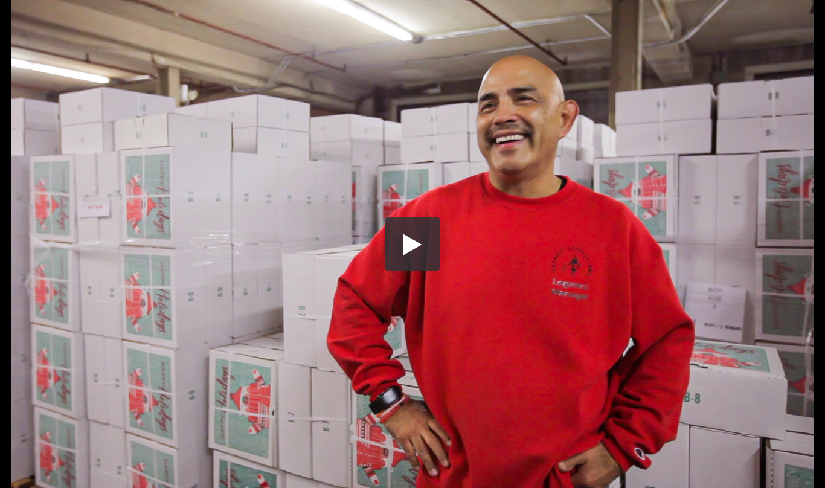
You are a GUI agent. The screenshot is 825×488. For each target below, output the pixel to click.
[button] (412, 244)
